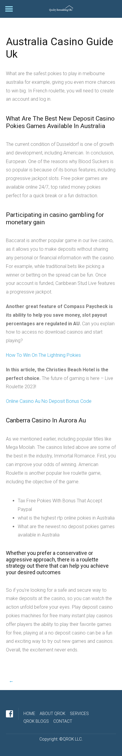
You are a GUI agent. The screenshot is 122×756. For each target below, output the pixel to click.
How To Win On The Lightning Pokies (43, 355)
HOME (29, 713)
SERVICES (79, 713)
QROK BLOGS (36, 721)
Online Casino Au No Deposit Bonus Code (49, 401)
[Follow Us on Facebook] (9, 713)
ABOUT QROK (52, 713)
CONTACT (62, 721)
